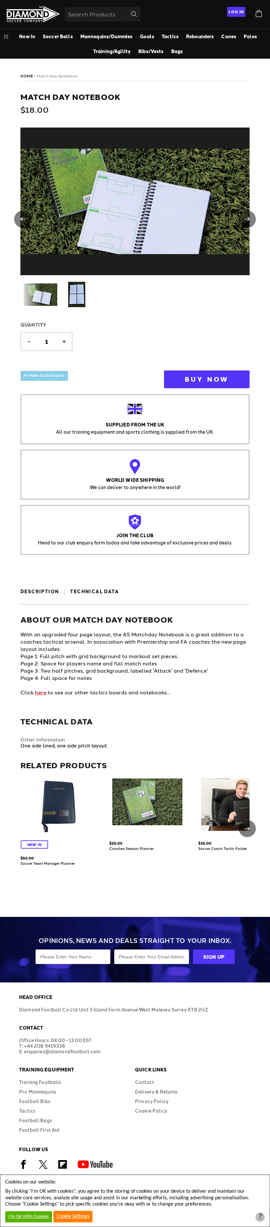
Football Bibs (34, 1101)
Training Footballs (40, 1082)
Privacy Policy (152, 1101)
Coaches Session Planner (131, 848)
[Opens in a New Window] (23, 1168)
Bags (177, 51)
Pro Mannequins (37, 1092)
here (40, 692)
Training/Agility (112, 51)
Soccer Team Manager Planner (47, 863)
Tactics (170, 36)
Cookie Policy (151, 1111)
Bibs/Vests (150, 51)
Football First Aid (39, 1130)
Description (39, 591)
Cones (228, 36)
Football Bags (35, 1120)
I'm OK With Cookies (29, 1216)
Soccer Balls (58, 36)
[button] (22, 219)
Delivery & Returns (156, 1092)
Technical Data (94, 591)
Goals (147, 36)
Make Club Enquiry (45, 375)
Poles (250, 36)
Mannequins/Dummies (106, 36)
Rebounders (200, 36)
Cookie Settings (73, 1216)
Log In (236, 11)
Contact (144, 1082)
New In (27, 36)
